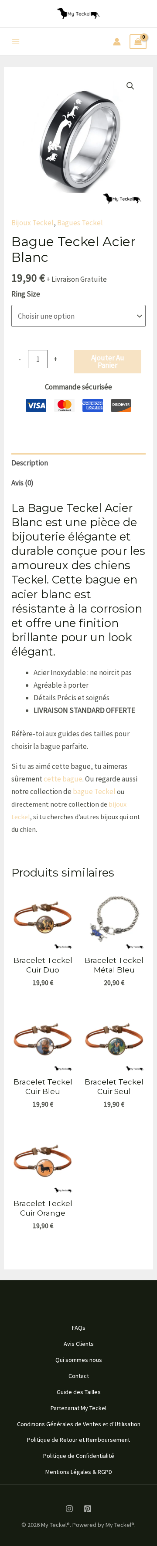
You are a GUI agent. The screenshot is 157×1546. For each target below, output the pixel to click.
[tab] (78, 463)
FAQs (78, 1328)
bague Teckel (94, 791)
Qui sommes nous (78, 1360)
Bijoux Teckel (32, 222)
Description (29, 463)
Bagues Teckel (80, 222)
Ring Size (25, 294)
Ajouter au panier (107, 361)
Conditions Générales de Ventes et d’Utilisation (78, 1424)
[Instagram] (69, 1509)
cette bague (63, 779)
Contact (78, 1376)
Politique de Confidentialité (78, 1456)
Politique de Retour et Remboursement (78, 1440)
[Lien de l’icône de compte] (117, 42)
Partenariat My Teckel (78, 1408)
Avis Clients (79, 1344)
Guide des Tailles (79, 1392)
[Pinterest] (88, 1509)
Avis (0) (22, 483)
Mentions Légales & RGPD (78, 1472)
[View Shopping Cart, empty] (138, 41)
